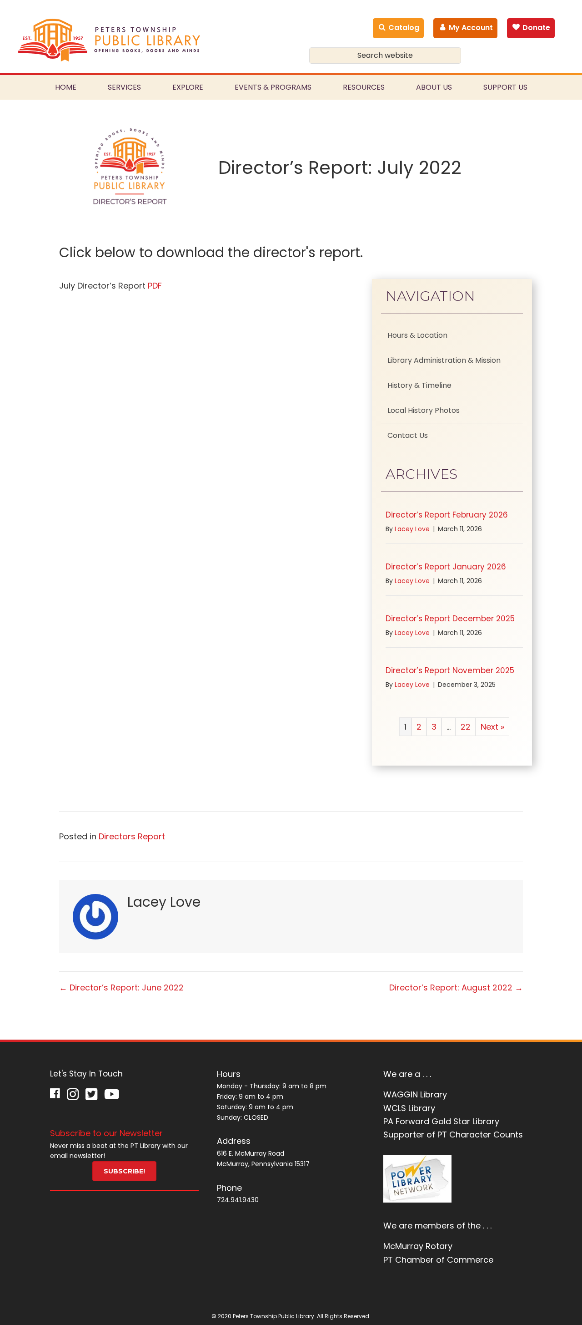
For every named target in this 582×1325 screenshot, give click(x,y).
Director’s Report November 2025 (450, 670)
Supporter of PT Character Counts (453, 1134)
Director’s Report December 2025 (450, 618)
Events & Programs (273, 87)
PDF (155, 285)
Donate (535, 27)
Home (65, 87)
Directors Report (132, 836)
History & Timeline (419, 385)
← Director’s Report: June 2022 (121, 987)
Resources (364, 87)
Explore (187, 87)
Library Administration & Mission (444, 360)
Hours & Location (417, 335)
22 (466, 726)
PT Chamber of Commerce (438, 1259)
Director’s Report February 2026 (447, 514)
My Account (470, 27)
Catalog (402, 27)
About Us (434, 87)
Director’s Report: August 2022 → (456, 987)
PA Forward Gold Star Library (441, 1121)
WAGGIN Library (415, 1094)
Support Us (505, 87)
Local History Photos (423, 410)
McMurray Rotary (417, 1246)
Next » (492, 726)
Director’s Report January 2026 (446, 566)
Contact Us (407, 435)
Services (124, 87)
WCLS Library (409, 1108)
